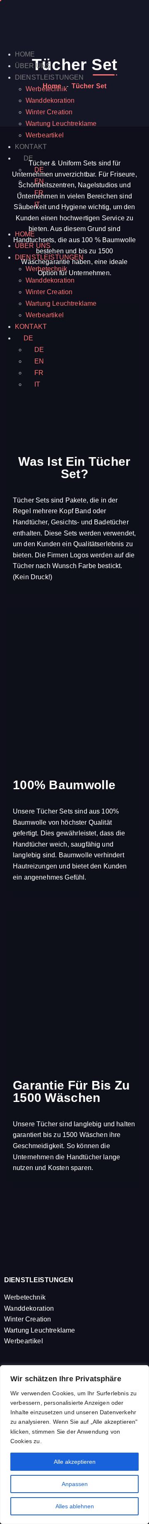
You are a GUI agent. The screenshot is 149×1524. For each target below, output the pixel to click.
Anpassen (75, 1484)
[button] (74, 223)
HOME (25, 54)
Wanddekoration (50, 100)
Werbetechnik (46, 88)
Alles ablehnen (74, 1506)
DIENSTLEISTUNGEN (49, 77)
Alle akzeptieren (75, 1461)
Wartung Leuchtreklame (61, 123)
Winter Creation (49, 112)
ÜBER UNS (32, 65)
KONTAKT (31, 146)
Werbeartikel (45, 135)
